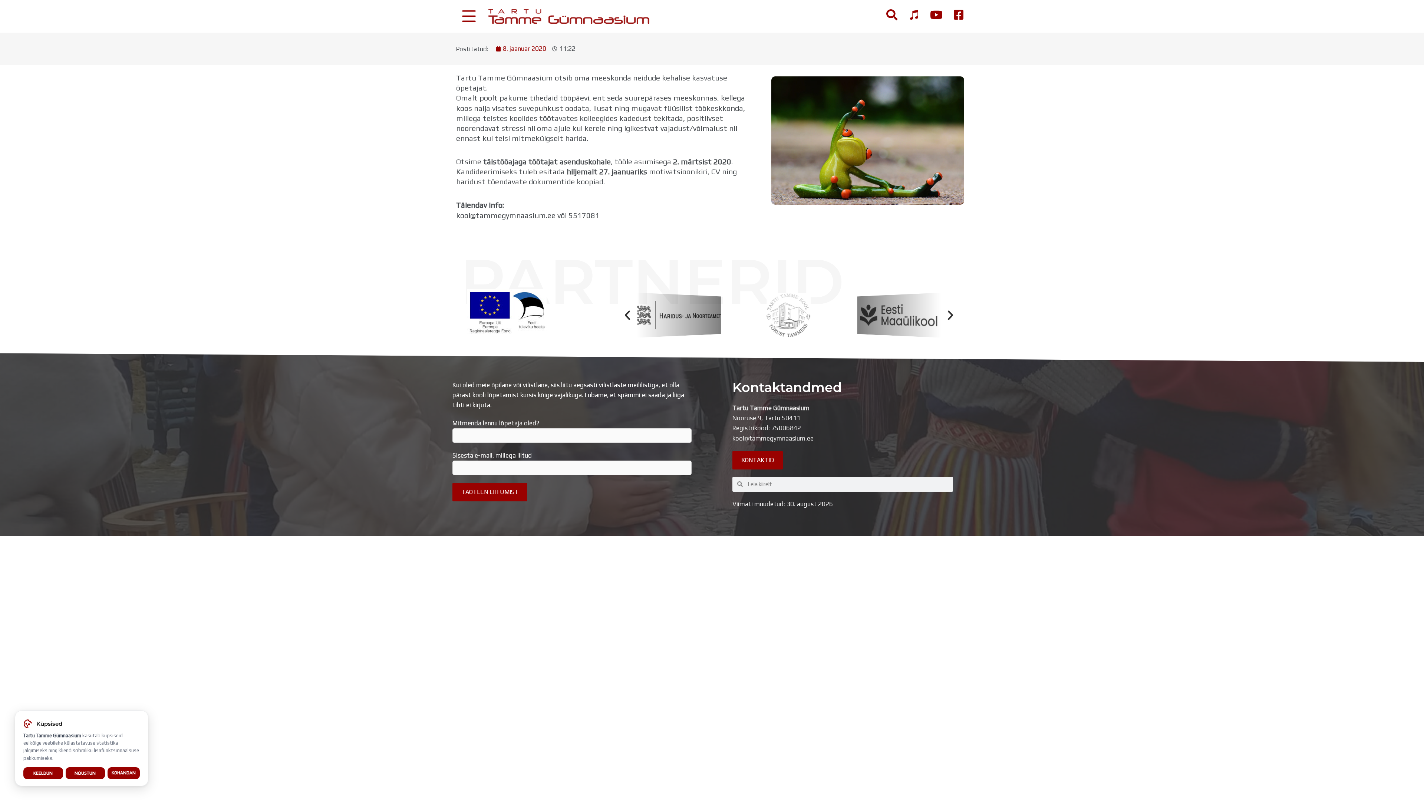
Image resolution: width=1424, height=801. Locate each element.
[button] (627, 315)
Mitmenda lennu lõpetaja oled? (496, 423)
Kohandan (124, 772)
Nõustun (85, 773)
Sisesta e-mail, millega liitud (492, 455)
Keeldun (43, 773)
